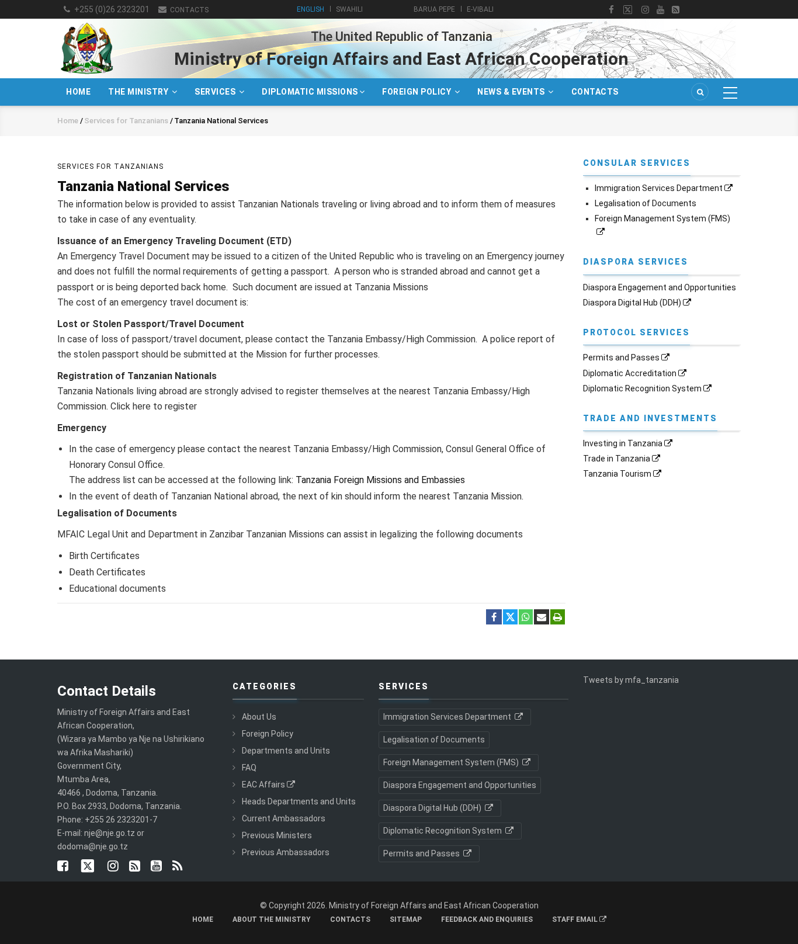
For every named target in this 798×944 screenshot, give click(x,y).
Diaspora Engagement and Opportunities (659, 287)
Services (216, 91)
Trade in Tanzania (616, 458)
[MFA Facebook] (611, 10)
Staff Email (575, 919)
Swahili (349, 9)
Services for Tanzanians (127, 120)
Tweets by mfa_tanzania (631, 680)
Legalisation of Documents (645, 203)
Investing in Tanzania (622, 443)
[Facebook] (494, 617)
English (310, 9)
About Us (259, 716)
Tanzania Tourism (617, 473)
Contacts (188, 10)
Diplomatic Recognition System (642, 388)
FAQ (249, 767)
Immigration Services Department (659, 188)
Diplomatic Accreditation (629, 373)
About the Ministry (272, 919)
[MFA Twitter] (628, 10)
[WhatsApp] (526, 617)
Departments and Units (286, 750)
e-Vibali (480, 9)
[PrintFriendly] (557, 617)
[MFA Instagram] (645, 10)
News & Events (512, 91)
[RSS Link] (177, 866)
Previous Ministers (277, 835)
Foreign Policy (417, 91)
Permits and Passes (621, 357)
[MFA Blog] (675, 10)
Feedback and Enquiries (487, 919)
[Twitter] (510, 617)
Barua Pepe (434, 9)
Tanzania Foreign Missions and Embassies (380, 479)
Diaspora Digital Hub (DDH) (632, 302)
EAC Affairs (263, 784)
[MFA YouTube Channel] (660, 10)
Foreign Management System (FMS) (452, 762)
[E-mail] (541, 617)
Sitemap (406, 919)
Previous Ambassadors (285, 852)
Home (78, 91)
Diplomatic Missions (310, 91)
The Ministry (139, 91)
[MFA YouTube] (156, 866)
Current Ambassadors (283, 818)
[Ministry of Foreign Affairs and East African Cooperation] (86, 22)
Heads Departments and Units (299, 801)
